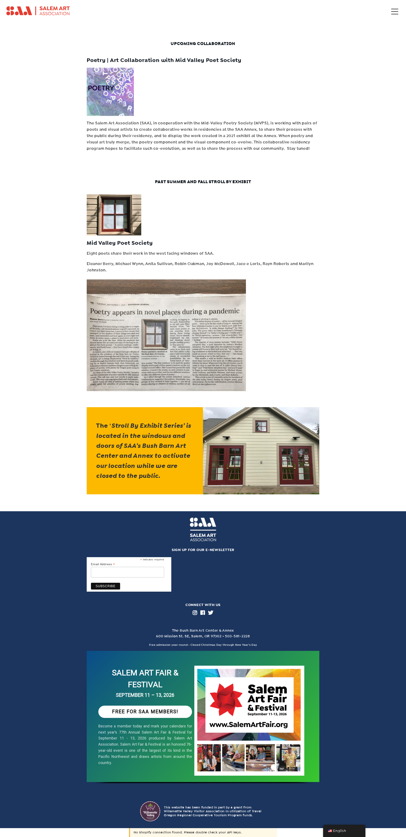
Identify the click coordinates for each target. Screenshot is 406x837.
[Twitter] (210, 612)
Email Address (103, 564)
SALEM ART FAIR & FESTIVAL (145, 678)
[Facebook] (202, 612)
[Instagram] (195, 612)
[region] (203, 721)
